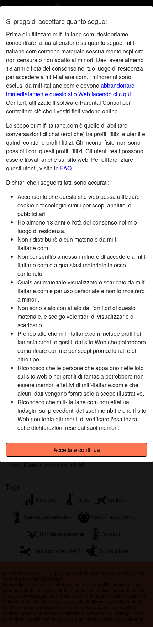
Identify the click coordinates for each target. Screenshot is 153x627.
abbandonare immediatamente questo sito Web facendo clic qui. (70, 89)
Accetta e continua (76, 450)
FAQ (66, 168)
